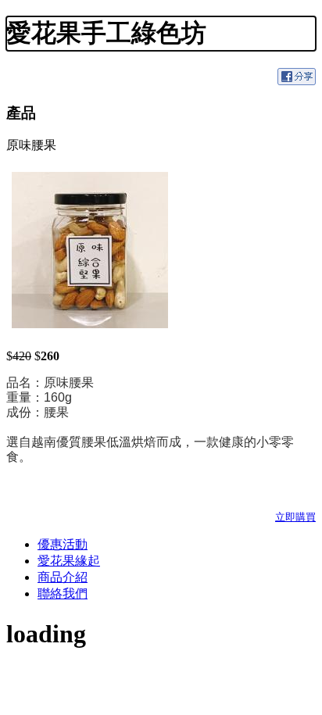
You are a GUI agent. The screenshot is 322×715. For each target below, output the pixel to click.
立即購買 (295, 517)
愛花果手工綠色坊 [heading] (106, 33)
